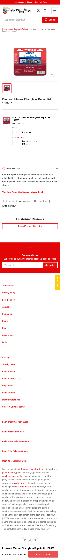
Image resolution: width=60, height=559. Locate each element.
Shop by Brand (8, 364)
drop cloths (25, 486)
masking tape (18, 483)
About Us (6, 307)
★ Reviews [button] (57, 282)
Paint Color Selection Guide (15, 451)
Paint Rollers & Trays (12, 378)
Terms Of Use (8, 285)
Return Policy (8, 300)
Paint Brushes (8, 371)
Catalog (5, 357)
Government (8, 335)
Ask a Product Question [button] (30, 226)
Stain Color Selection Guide (15, 461)
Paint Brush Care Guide (13, 432)
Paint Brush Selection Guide (15, 422)
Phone (5, 321)
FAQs (4, 342)
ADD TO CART (43, 554)
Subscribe (50, 265)
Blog (4, 328)
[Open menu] (54, 10)
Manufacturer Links (11, 400)
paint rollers (37, 469)
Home (4, 29)
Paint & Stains (8, 393)
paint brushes (23, 469)
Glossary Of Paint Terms (13, 407)
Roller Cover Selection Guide (15, 441)
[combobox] (30, 20)
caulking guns (9, 476)
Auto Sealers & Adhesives (20, 29)
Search (52, 19)
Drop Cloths (7, 385)
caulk (19, 476)
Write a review (9, 205)
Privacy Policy (8, 293)
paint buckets (8, 472)
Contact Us (7, 314)
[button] (10, 201)
